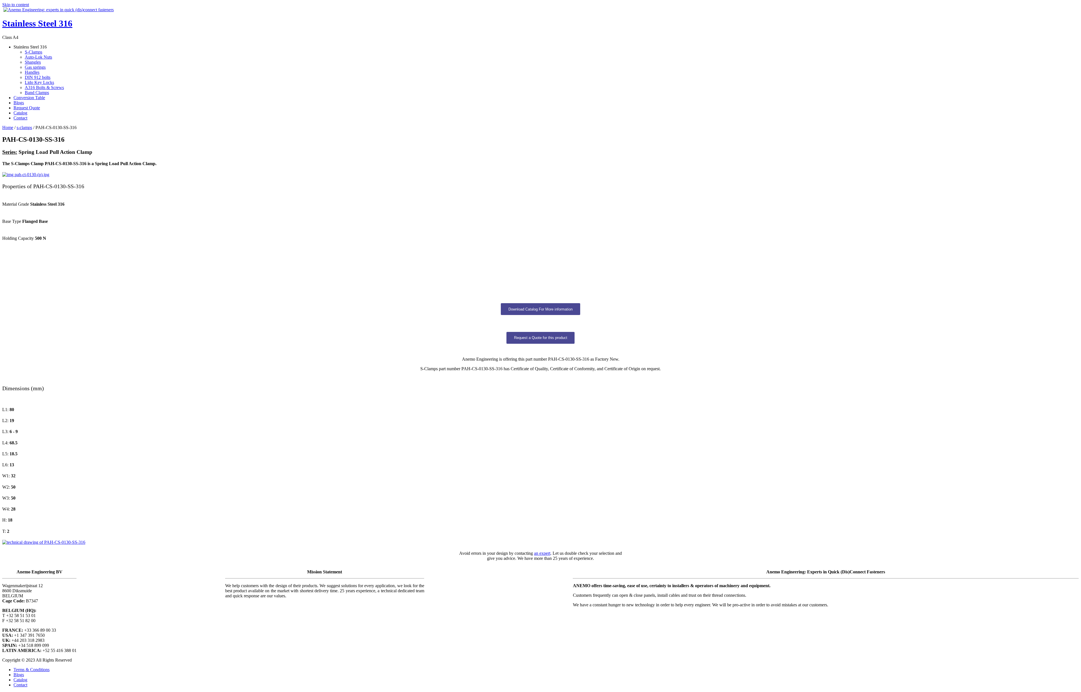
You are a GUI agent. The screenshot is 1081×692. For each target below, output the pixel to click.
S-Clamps (33, 52)
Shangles (33, 62)
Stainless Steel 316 (37, 23)
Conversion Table (29, 97)
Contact (20, 118)
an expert (542, 553)
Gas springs (35, 67)
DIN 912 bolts (37, 77)
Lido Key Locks (39, 82)
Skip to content (15, 4)
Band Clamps (37, 92)
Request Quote (27, 107)
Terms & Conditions (32, 669)
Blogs (19, 102)
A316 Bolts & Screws (44, 87)
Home (7, 127)
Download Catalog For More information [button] (540, 309)
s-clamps (24, 127)
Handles (32, 72)
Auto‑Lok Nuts (38, 57)
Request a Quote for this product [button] (540, 338)
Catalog (20, 112)
